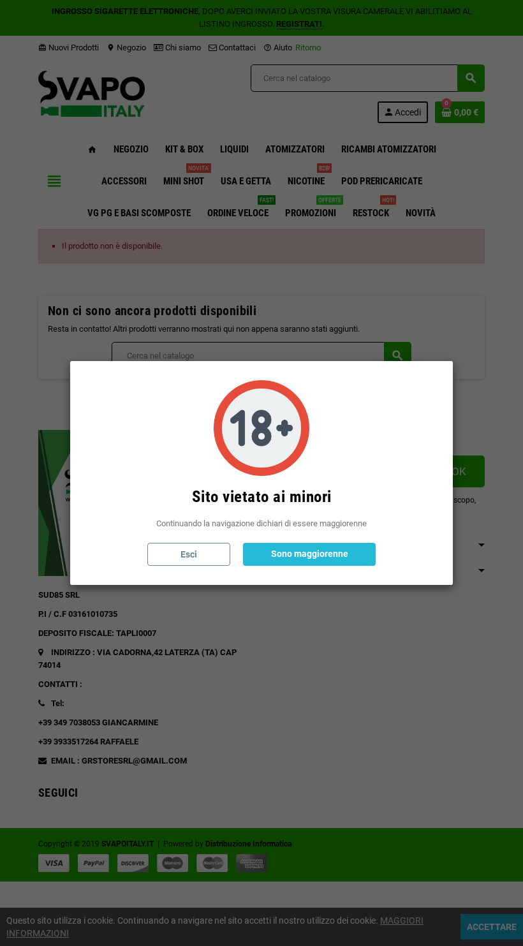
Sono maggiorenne (309, 554)
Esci (188, 554)
